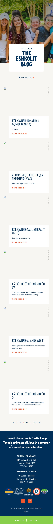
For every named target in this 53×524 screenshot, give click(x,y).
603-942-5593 (26, 466)
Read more (18, 133)
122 (35, 422)
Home (26, 511)
